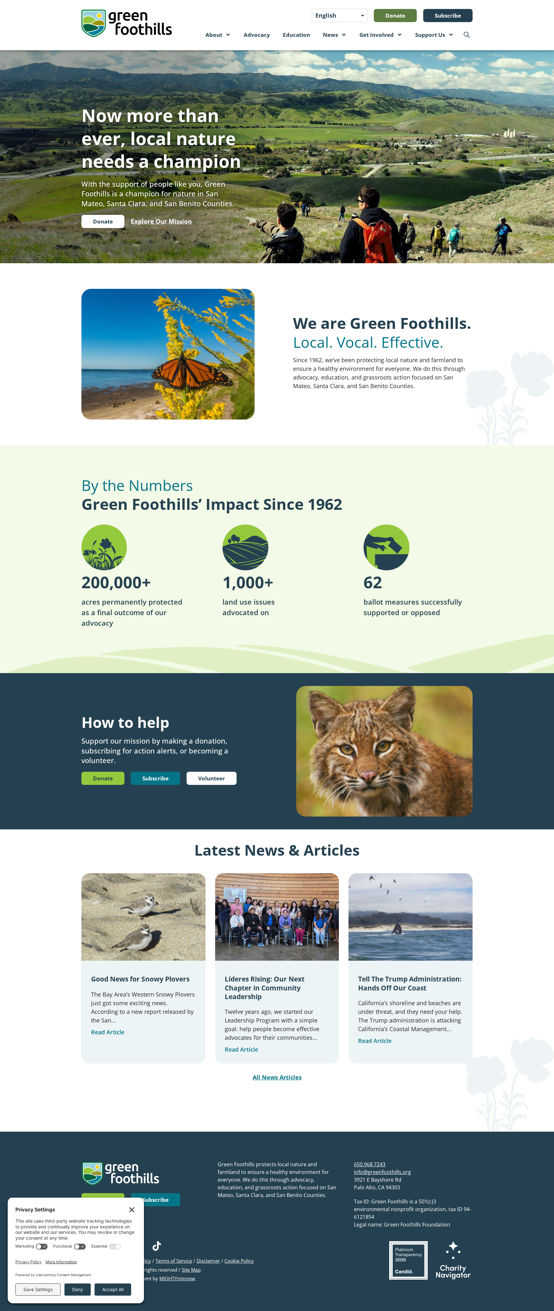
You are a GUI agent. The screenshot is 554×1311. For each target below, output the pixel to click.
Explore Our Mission (161, 221)
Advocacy (257, 34)
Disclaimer (208, 1261)
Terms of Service (173, 1261)
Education (296, 34)
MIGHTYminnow (177, 1278)
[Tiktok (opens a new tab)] (157, 1246)
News (330, 34)
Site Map (191, 1269)
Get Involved (376, 34)
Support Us (430, 34)
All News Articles (277, 1077)
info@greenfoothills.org (382, 1172)
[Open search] (466, 34)
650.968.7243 (369, 1164)
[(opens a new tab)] (408, 1260)
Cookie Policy (239, 1261)
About (214, 34)
